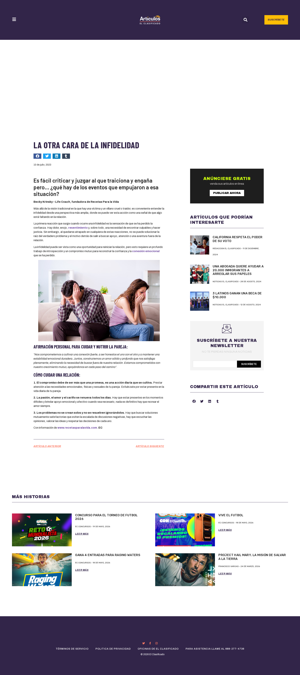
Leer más (82, 534)
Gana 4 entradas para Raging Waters (107, 555)
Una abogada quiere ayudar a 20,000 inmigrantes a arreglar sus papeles (238, 270)
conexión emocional (146, 251)
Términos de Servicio (72, 649)
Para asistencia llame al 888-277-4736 (215, 649)
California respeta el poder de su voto (237, 239)
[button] (245, 19)
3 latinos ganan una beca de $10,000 (237, 295)
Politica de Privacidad (113, 649)
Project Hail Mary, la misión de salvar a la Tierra (252, 557)
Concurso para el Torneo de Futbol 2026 (106, 517)
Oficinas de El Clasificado (158, 649)
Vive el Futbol (230, 515)
